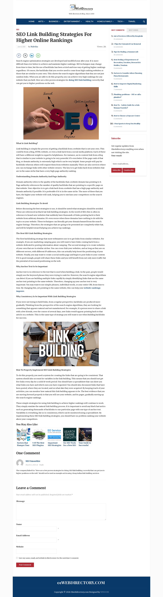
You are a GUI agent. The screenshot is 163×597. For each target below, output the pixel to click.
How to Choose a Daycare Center (127, 116)
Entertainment (72, 21)
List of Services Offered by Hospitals (128, 36)
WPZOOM (104, 592)
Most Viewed (133, 30)
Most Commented (117, 30)
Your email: (116, 155)
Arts (40, 21)
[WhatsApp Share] (38, 55)
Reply (41, 465)
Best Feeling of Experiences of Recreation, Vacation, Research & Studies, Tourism (127, 62)
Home (31, 21)
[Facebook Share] (19, 55)
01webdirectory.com (81, 582)
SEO (17, 30)
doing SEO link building (80, 80)
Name (19, 524)
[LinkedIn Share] (32, 55)
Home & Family (104, 21)
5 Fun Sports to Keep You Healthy (127, 124)
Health (89, 21)
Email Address (23, 535)
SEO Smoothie (33, 461)
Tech (120, 21)
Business (53, 21)
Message (20, 501)
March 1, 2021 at (32, 465)
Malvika (34, 47)
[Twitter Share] (25, 55)
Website (20, 547)
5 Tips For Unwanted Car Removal (127, 44)
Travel (132, 21)
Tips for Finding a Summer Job (126, 52)
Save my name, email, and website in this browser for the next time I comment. (49, 558)
